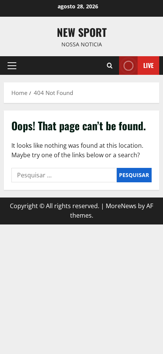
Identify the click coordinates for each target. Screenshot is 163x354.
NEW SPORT (82, 32)
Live (148, 65)
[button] (12, 66)
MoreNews (121, 206)
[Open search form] (110, 65)
